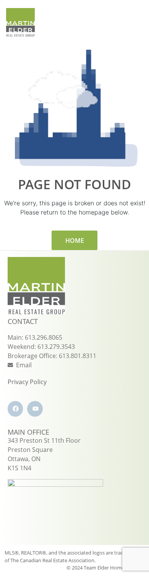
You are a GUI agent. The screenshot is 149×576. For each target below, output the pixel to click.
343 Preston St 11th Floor (44, 440)
